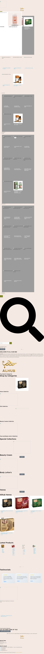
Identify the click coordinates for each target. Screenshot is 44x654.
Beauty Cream (6, 455)
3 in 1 (7, 149)
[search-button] (10, 343)
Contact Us (3, 293)
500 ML (8, 262)
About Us (3, 292)
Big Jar (29, 149)
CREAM (3, 133)
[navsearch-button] (22, 341)
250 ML (5, 262)
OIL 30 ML (3, 93)
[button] (1, 348)
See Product (8, 49)
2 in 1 (5, 149)
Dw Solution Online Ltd (18, 652)
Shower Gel (3, 132)
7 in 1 (10, 149)
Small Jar (25, 149)
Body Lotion (3, 204)
